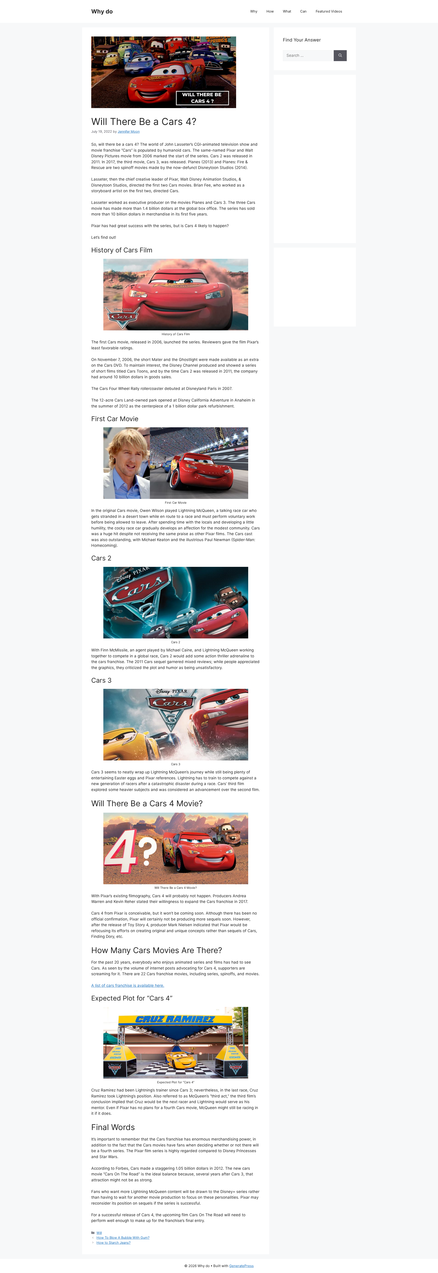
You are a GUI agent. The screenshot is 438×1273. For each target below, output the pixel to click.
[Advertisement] (317, 164)
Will (99, 1233)
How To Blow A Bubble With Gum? (122, 1237)
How (270, 11)
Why (253, 11)
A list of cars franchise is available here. (127, 985)
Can (303, 11)
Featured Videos (329, 11)
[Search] (340, 55)
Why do (102, 11)
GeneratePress (241, 1266)
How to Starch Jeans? (113, 1242)
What (287, 11)
